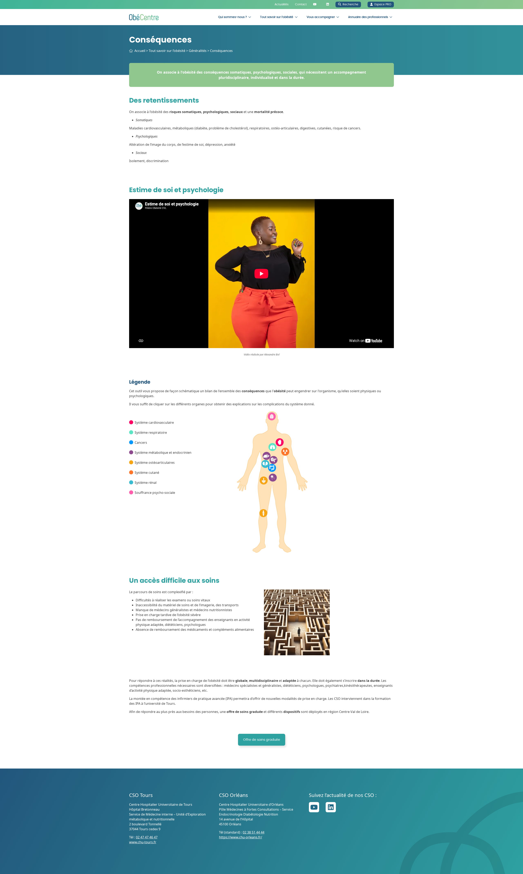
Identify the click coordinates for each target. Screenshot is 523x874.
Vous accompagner (321, 17)
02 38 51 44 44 (253, 832)
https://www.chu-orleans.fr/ (240, 837)
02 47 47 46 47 (147, 837)
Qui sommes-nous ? (232, 17)
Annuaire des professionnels (368, 17)
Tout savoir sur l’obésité (276, 17)
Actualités (281, 4)
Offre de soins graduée (261, 739)
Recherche (350, 4)
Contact (301, 4)
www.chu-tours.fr (142, 842)
